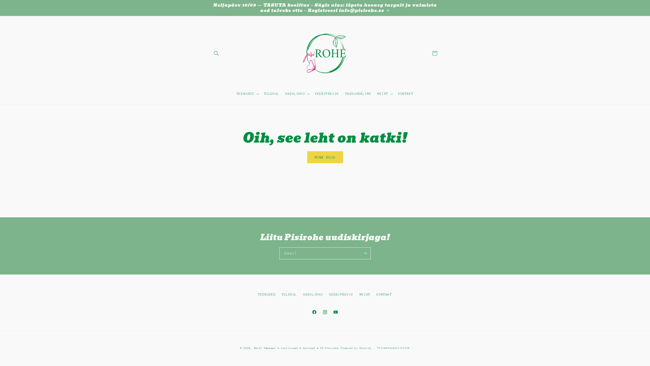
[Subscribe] (364, 253)
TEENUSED (266, 294)
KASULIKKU (313, 294)
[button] (216, 53)
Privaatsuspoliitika (394, 347)
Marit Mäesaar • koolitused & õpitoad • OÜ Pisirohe (296, 348)
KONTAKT (384, 294)
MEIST (365, 294)
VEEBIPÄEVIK (341, 294)
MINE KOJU (325, 157)
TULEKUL (289, 294)
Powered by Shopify (356, 348)
